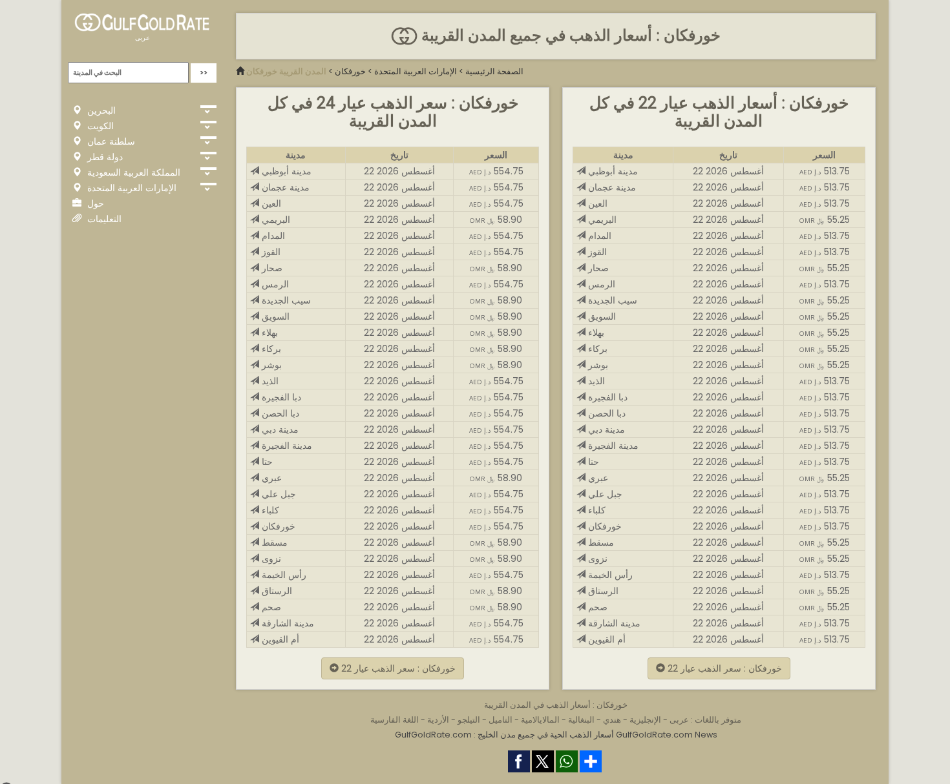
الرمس (274, 284)
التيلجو (469, 719)
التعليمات (103, 218)
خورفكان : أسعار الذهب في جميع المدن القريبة (568, 35)
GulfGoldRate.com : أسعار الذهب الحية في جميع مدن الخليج (504, 734)
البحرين (100, 110)
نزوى (270, 558)
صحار (270, 268)
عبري (270, 477)
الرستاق (275, 590)
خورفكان (350, 71)
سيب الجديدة (285, 300)
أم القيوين (279, 639)
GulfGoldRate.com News (666, 734)
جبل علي (277, 494)
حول (94, 203)
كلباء (269, 510)
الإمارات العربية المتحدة (130, 187)
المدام (272, 235)
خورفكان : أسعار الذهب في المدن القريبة (556, 704)
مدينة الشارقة (286, 623)
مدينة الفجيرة (285, 445)
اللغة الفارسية (394, 719)
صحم (270, 607)
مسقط (273, 542)
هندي (612, 719)
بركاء (270, 348)
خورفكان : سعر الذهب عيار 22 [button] (397, 668)
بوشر (270, 364)
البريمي (274, 219)
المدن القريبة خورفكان (286, 71)
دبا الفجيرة (280, 397)
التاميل (500, 719)
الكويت (99, 125)
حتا (266, 461)
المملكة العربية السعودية (132, 172)
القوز (269, 251)
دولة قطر (104, 156)
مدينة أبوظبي (285, 171)
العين (270, 203)
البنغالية (581, 719)
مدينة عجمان (284, 187)
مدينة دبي (279, 429)
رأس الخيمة (282, 574)
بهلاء (268, 332)
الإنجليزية (645, 719)
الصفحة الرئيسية (494, 71)
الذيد (269, 381)
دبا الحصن (279, 413)
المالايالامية (540, 719)
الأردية (438, 719)
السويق (274, 316)
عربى (142, 38)
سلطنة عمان (110, 141)
